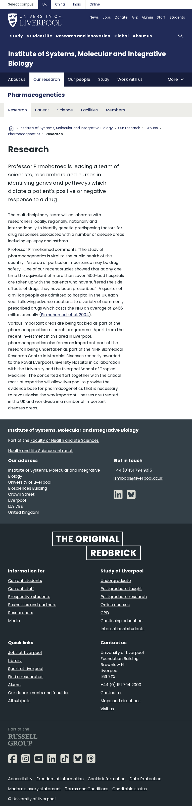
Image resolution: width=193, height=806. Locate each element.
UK (44, 4)
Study (103, 79)
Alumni (147, 17)
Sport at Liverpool (25, 669)
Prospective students (29, 597)
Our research (46, 79)
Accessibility (20, 779)
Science (65, 110)
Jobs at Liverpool (25, 652)
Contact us (111, 693)
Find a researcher (25, 677)
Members (115, 110)
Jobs (107, 17)
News (94, 17)
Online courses (115, 605)
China (60, 4)
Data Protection (145, 779)
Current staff (21, 589)
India (77, 4)
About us (16, 79)
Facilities (89, 110)
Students (177, 17)
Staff (161, 17)
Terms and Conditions (86, 789)
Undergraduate (116, 580)
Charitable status (129, 789)
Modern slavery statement (34, 789)
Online (94, 4)
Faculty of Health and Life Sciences (64, 440)
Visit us (107, 709)
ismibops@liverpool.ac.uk (138, 478)
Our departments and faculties (38, 693)
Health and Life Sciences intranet (40, 451)
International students (122, 629)
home (11, 128)
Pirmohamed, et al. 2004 (65, 315)
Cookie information (106, 779)
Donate (121, 17)
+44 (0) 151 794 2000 (121, 685)
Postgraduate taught (121, 589)
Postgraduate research (124, 597)
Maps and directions (120, 701)
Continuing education (121, 621)
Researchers (20, 613)
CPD (105, 613)
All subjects (19, 701)
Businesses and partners (32, 605)
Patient (42, 110)
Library (15, 661)
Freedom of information (60, 779)
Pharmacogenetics (36, 95)
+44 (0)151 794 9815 (133, 470)
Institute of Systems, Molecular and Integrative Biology (66, 128)
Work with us (129, 79)
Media (14, 621)
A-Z (135, 17)
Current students (25, 580)
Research (17, 110)
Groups (152, 128)
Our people (79, 79)
